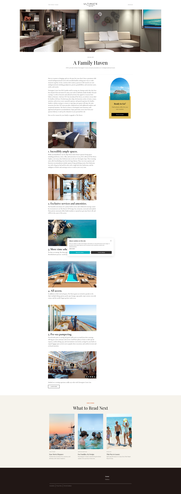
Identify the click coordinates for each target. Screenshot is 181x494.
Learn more (72, 248)
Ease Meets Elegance (56, 454)
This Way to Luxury (113, 454)
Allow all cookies (80, 252)
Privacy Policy (59, 485)
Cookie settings (101, 252)
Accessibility (52, 485)
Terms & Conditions (67, 485)
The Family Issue (53, 4)
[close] (111, 241)
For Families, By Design (86, 454)
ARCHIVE (130, 4)
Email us (107, 479)
